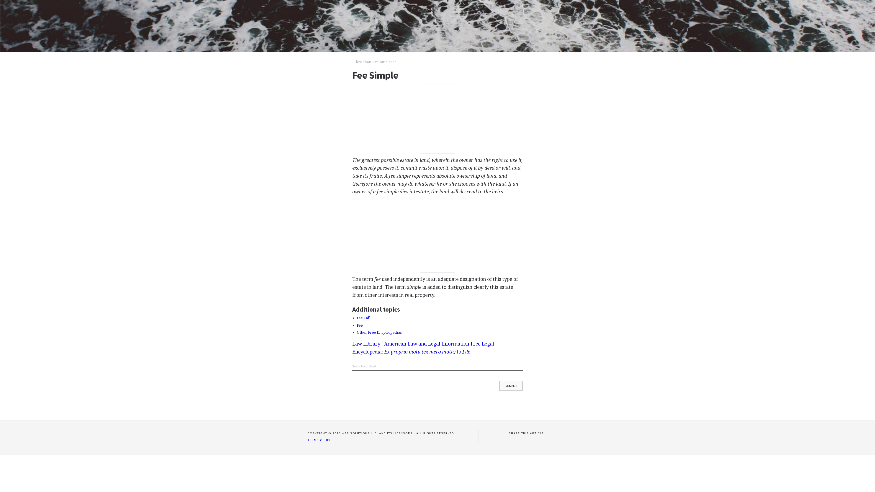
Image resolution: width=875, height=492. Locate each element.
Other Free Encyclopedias (379, 332)
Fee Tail (363, 318)
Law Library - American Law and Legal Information (410, 344)
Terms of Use (320, 440)
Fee (360, 325)
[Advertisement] (437, 119)
